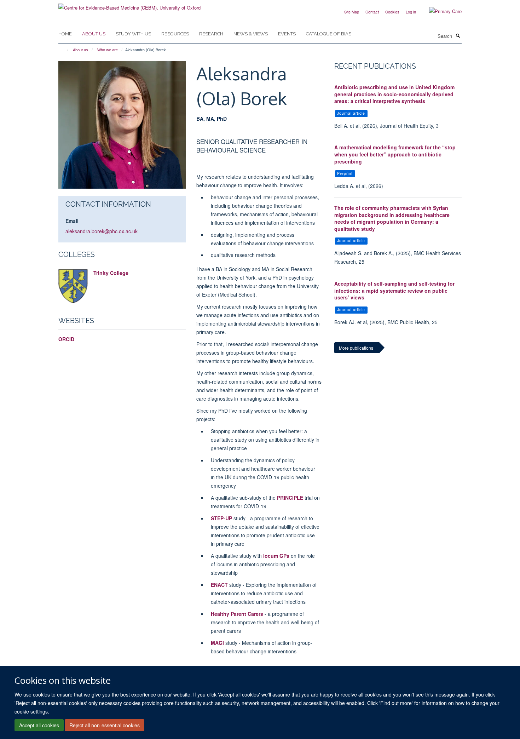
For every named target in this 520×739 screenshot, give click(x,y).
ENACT (219, 584)
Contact (372, 12)
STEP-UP (222, 518)
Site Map (351, 12)
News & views (250, 33)
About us (93, 33)
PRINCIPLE (290, 497)
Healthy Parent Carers (237, 613)
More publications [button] (356, 348)
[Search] (458, 35)
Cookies (392, 12)
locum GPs (276, 555)
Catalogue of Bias (328, 33)
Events (287, 33)
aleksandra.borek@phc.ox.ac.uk (101, 231)
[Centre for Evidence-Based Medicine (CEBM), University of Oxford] (129, 5)
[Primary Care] (440, 11)
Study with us (133, 33)
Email (72, 220)
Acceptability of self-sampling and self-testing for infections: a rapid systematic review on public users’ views (394, 290)
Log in (411, 12)
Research (211, 33)
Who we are (107, 50)
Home (65, 33)
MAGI (217, 642)
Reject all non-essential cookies (104, 725)
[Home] (64, 50)
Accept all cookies (39, 725)
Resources (175, 33)
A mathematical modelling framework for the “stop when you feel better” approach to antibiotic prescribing (395, 154)
